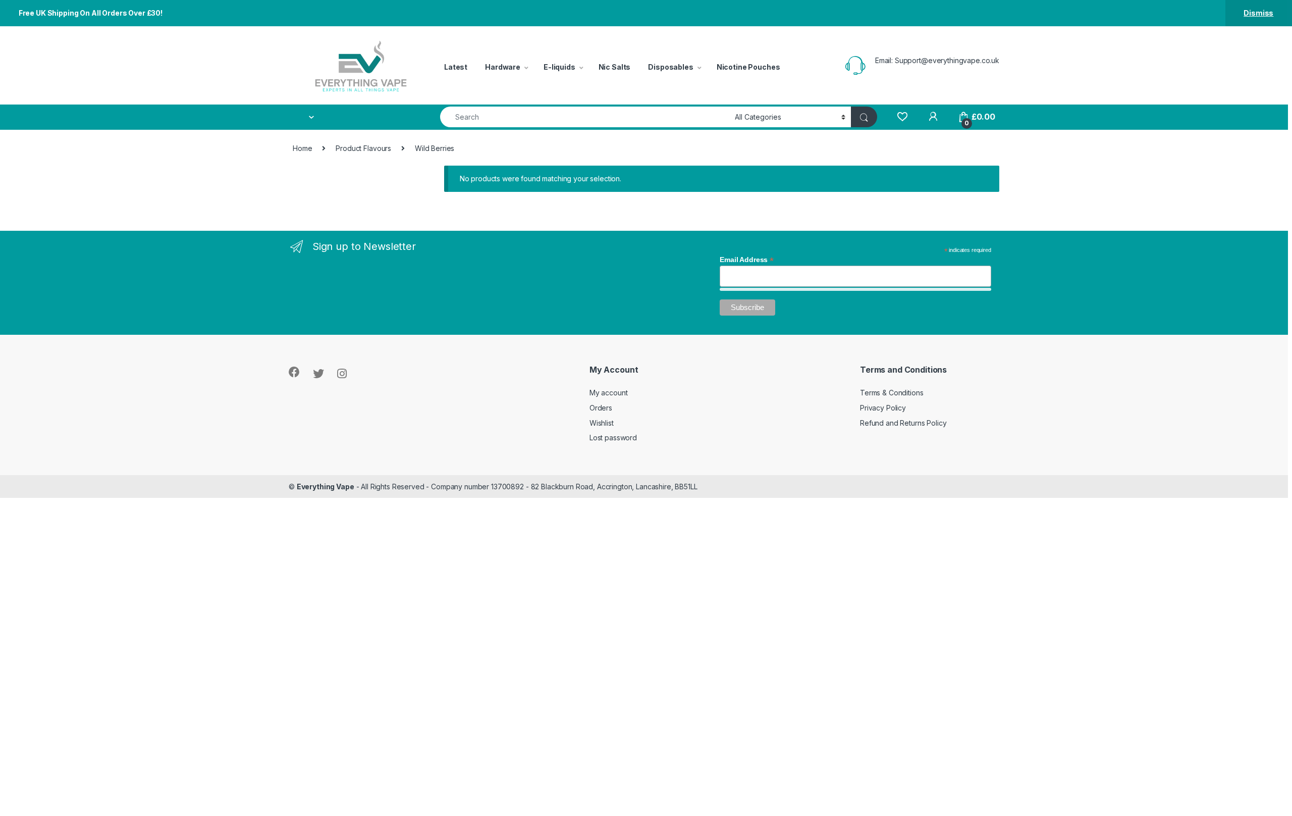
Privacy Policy (883, 407)
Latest (455, 67)
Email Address (747, 259)
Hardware (502, 67)
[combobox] (584, 117)
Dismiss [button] (1258, 13)
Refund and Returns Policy (903, 423)
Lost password (613, 437)
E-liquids (559, 67)
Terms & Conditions (891, 392)
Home (302, 148)
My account (608, 392)
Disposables (670, 67)
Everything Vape (325, 486)
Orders (600, 407)
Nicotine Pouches (748, 67)
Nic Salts (615, 67)
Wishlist (601, 423)
